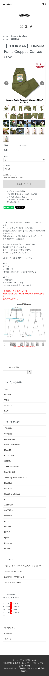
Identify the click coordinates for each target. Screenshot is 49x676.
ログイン (8, 638)
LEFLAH (7, 532)
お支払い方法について (13, 571)
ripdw (6, 537)
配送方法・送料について (14, 577)
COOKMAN (15, 39)
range (6, 521)
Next (42, 83)
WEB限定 (8, 433)
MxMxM (7, 450)
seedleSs (8, 515)
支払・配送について (28, 660)
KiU (5, 499)
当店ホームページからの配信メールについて (22, 566)
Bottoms (13, 36)
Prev (6, 83)
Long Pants (23, 36)
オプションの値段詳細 (16, 191)
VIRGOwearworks (11, 466)
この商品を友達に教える (17, 196)
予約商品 (8, 428)
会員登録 (8, 633)
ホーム (5, 36)
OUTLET (8, 548)
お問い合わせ (24, 665)
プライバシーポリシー (36, 662)
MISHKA (7, 526)
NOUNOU (8, 483)
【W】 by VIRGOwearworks (15, 477)
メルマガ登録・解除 (12, 582)
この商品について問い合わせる (19, 199)
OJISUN (7, 461)
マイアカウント (10, 628)
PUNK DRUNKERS (12, 444)
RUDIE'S (7, 488)
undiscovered (9, 439)
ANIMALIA (8, 504)
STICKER (8, 405)
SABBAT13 (8, 510)
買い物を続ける (13, 202)
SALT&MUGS (9, 472)
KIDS (6, 410)
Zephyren (8, 543)
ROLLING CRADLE (12, 493)
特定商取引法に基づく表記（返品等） (22, 194)
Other (6, 399)
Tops (6, 389)
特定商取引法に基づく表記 (14, 662)
